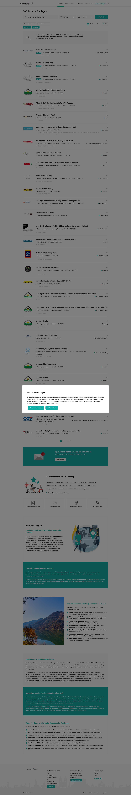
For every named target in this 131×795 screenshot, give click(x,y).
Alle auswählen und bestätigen (36, 407)
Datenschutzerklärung (52, 403)
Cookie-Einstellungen (51, 407)
